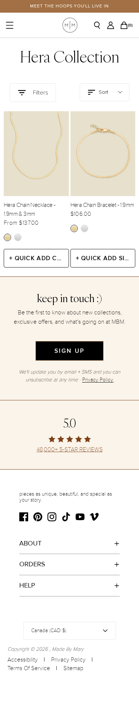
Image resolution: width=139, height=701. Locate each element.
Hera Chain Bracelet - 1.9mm (102, 205)
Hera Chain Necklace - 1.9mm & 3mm (29, 209)
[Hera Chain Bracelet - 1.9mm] (103, 153)
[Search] (99, 25)
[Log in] (112, 25)
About (30, 543)
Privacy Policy (68, 659)
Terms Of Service (28, 668)
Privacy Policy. (98, 380)
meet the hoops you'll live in (69, 6)
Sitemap (73, 668)
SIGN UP (69, 351)
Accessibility (22, 659)
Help (27, 585)
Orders (32, 564)
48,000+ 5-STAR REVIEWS (70, 449)
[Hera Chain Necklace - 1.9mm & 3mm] (36, 153)
